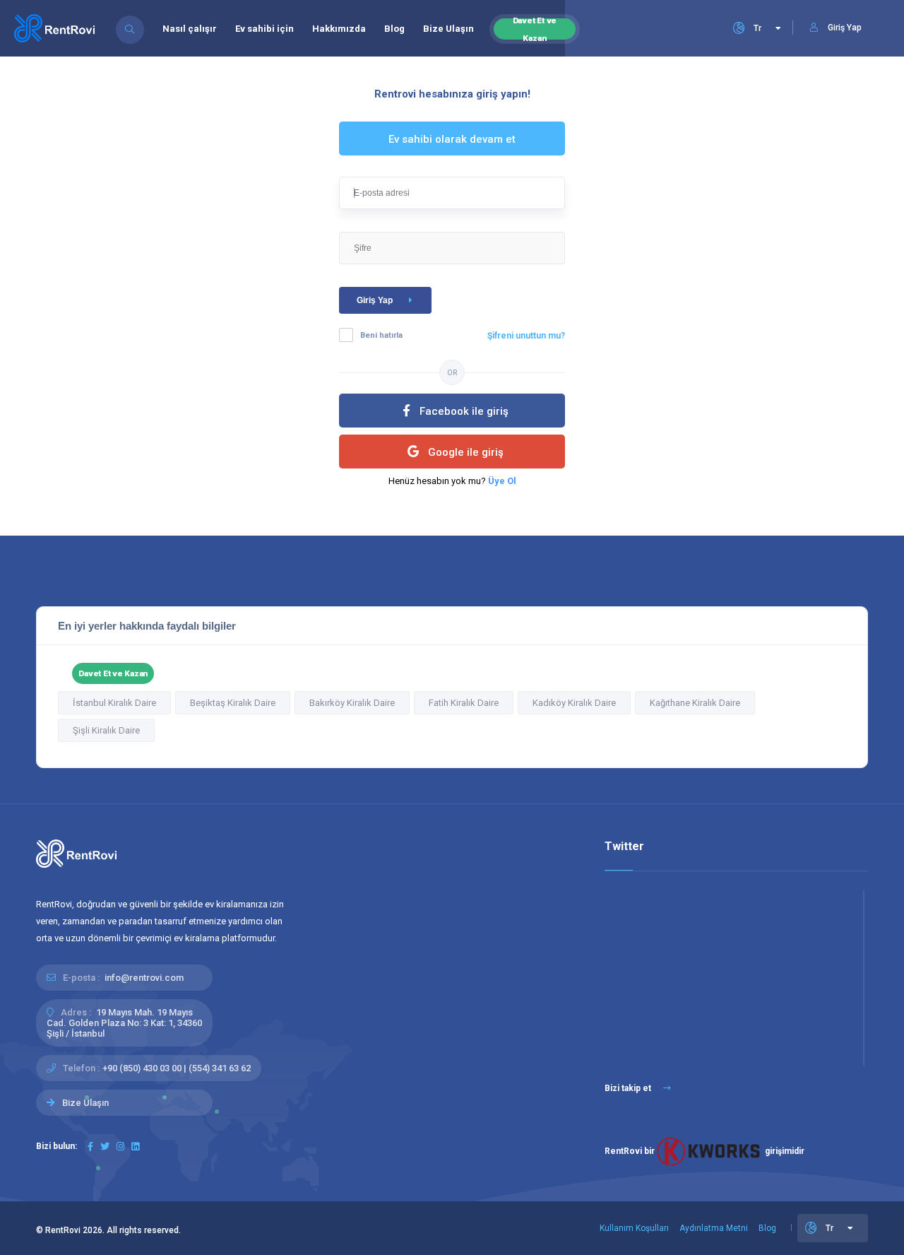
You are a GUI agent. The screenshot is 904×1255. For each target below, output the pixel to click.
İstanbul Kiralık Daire (114, 702)
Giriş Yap (375, 300)
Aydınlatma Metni (713, 1228)
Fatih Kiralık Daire (464, 702)
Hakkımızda (339, 28)
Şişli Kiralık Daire (106, 730)
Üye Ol (502, 481)
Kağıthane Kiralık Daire (695, 702)
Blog (394, 28)
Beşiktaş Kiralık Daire (232, 702)
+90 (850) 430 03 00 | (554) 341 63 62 (176, 1068)
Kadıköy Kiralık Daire (574, 702)
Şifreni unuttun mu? (526, 336)
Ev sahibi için (264, 28)
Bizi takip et (629, 1088)
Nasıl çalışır (189, 28)
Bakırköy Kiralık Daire (352, 702)
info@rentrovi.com (144, 977)
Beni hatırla (381, 335)
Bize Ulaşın (448, 28)
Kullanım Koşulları (634, 1228)
